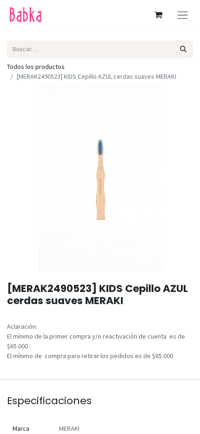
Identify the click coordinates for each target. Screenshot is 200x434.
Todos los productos (36, 66)
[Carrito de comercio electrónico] (158, 15)
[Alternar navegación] (182, 15)
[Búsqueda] (183, 49)
